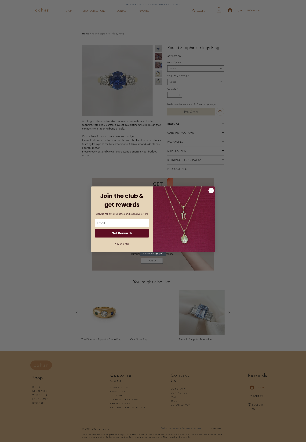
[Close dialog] (211, 190)
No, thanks (122, 243)
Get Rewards (122, 233)
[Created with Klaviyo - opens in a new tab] (153, 254)
